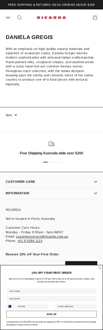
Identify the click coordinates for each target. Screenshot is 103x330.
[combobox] (11, 306)
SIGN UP (51, 314)
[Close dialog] (100, 268)
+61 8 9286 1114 (29, 240)
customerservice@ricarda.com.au (42, 236)
